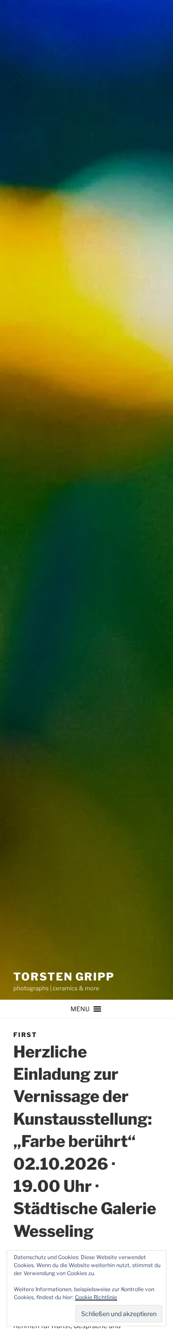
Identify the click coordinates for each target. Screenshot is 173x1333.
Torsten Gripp (63, 976)
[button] (80, 1009)
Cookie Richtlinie (96, 1297)
